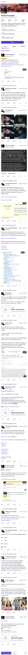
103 (2, 21)
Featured (23, 46)
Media (13, 46)
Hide (24, 69)
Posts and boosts (5, 50)
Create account (6, 653)
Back (4, 1)
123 (9, 21)
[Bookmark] (20, 81)
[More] (26, 81)
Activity (5, 46)
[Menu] (25, 42)
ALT (25, 376)
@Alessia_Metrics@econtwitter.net (8, 17)
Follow (12, 42)
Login (14, 653)
